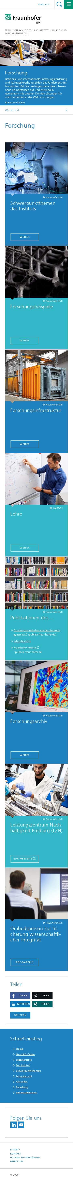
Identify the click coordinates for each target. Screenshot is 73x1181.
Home (19, 1048)
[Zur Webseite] (36, 791)
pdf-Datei (23, 962)
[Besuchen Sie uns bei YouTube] (21, 1125)
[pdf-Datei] (36, 894)
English (43, 4)
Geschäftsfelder (25, 1054)
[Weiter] (36, 169)
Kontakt (15, 1153)
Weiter (25, 237)
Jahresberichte (22, 641)
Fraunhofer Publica (25, 647)
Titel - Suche (59, 4)
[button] (20, 995)
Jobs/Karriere (24, 1059)
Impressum (16, 1161)
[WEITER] (36, 480)
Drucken (20, 1015)
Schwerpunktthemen (28, 1070)
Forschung (22, 1087)
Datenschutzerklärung (25, 1157)
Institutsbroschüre (26, 1092)
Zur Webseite (23, 858)
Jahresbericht (24, 1076)
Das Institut (23, 1065)
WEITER (25, 547)
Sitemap (15, 1149)
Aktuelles (21, 1081)
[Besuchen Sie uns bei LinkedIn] (13, 1125)
